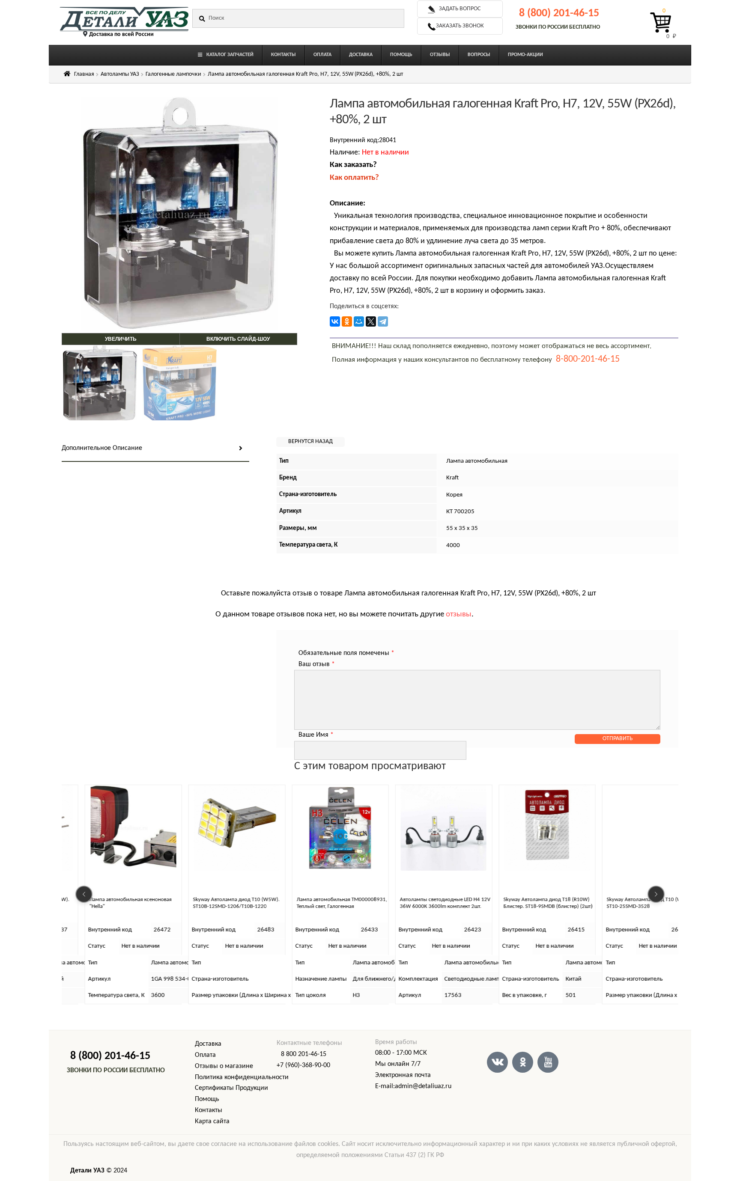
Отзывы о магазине (224, 1066)
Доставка (208, 1044)
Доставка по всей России (121, 34)
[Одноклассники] (347, 321)
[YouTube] (547, 1062)
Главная (84, 74)
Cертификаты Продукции (231, 1088)
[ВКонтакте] (335, 321)
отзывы (458, 614)
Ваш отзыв (316, 664)
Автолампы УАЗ (120, 74)
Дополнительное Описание (102, 448)
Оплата (205, 1055)
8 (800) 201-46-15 (559, 13)
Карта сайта (212, 1121)
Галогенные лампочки (173, 74)
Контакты (208, 1110)
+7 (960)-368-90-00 (303, 1065)
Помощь (207, 1099)
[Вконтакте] (497, 1062)
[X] (371, 321)
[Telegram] (383, 321)
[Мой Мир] (359, 321)
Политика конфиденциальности (242, 1077)
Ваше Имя (316, 735)
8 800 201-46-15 (303, 1054)
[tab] (155, 448)
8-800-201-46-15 (588, 359)
